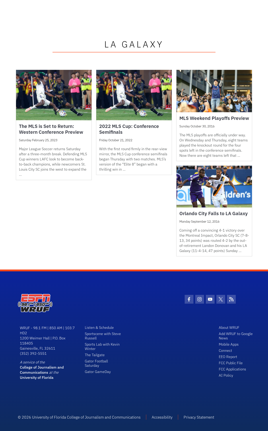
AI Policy (226, 375)
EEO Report (228, 356)
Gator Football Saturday (96, 363)
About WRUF (229, 327)
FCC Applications (232, 369)
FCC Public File (231, 362)
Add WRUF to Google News (236, 335)
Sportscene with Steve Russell (103, 335)
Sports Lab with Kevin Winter (102, 346)
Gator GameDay (98, 371)
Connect (225, 350)
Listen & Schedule (99, 327)
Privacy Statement (199, 417)
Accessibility (162, 417)
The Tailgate (95, 354)
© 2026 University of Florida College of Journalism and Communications (79, 417)
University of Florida (36, 377)
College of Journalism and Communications (42, 370)
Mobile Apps (229, 344)
